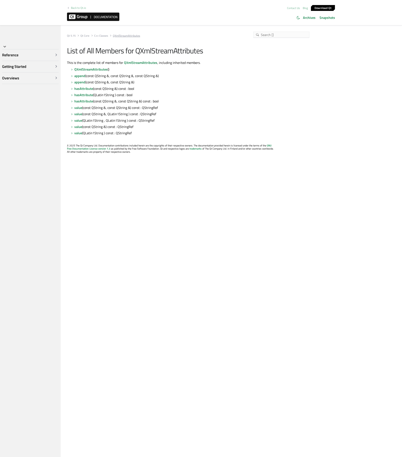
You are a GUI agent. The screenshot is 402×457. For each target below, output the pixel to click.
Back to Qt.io (78, 7)
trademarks (195, 149)
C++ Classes (101, 35)
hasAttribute (83, 88)
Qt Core (84, 35)
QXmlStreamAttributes (140, 62)
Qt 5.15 (71, 35)
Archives (309, 17)
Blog (305, 8)
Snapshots (327, 17)
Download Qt (322, 7)
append (79, 75)
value (78, 107)
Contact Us (293, 8)
